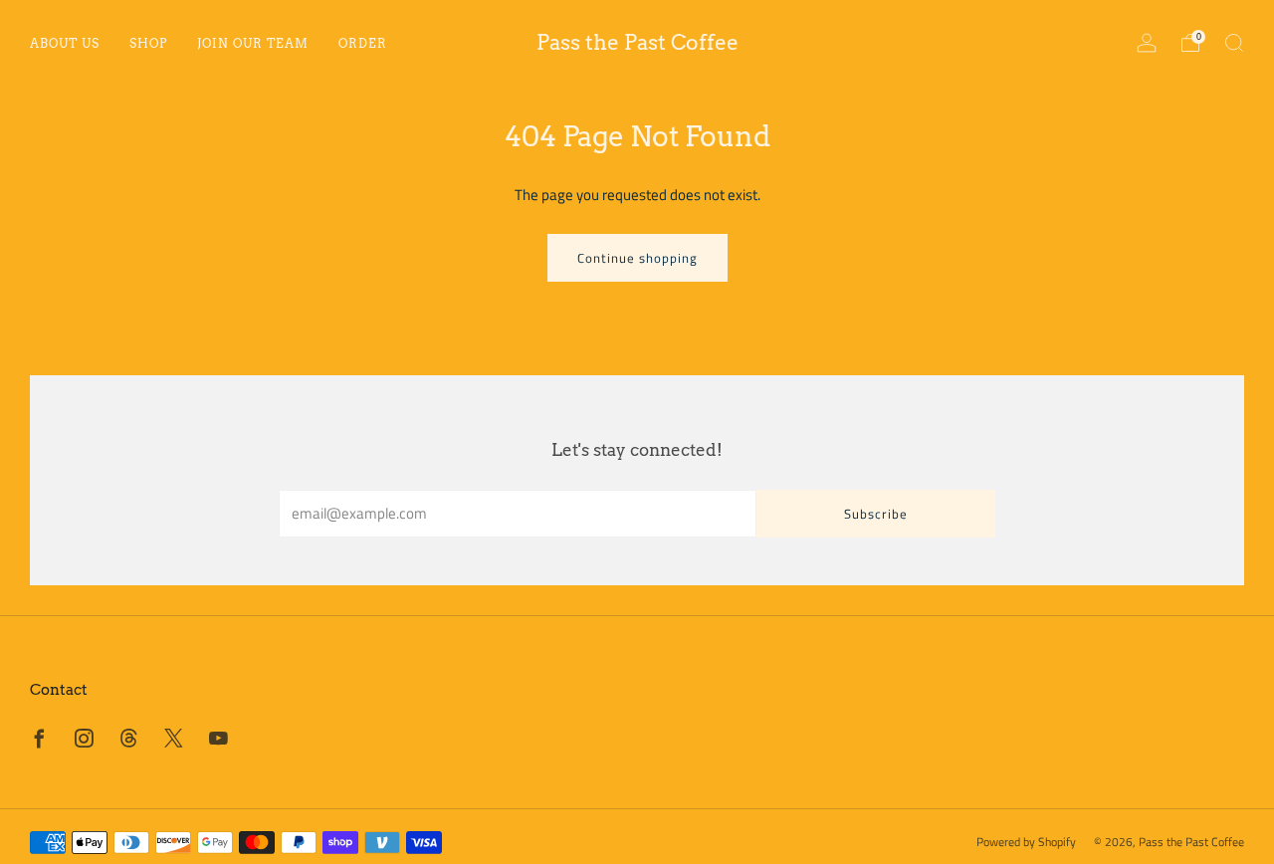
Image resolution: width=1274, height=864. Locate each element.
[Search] (1234, 43)
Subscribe (876, 514)
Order (362, 43)
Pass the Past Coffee (637, 42)
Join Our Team (253, 43)
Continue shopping (637, 258)
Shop (148, 43)
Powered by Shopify (1026, 841)
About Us (65, 43)
